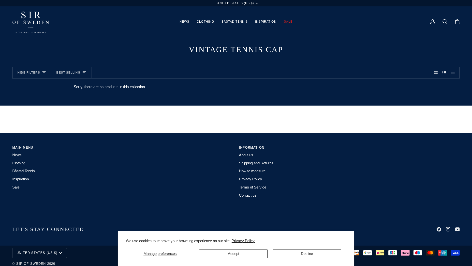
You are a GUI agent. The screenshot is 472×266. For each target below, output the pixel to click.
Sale (15, 187)
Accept (233, 254)
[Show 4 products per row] (454, 72)
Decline (307, 254)
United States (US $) (235, 3)
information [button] (251, 147)
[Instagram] (448, 229)
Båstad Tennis (23, 171)
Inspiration (20, 179)
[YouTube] (457, 229)
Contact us (247, 195)
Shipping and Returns (256, 163)
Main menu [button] (22, 147)
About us (246, 155)
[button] (205, 21)
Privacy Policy (243, 241)
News (17, 155)
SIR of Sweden (31, 264)
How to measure (252, 171)
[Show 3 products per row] (444, 72)
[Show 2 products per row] (436, 72)
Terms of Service (252, 187)
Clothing (18, 163)
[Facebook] (439, 229)
